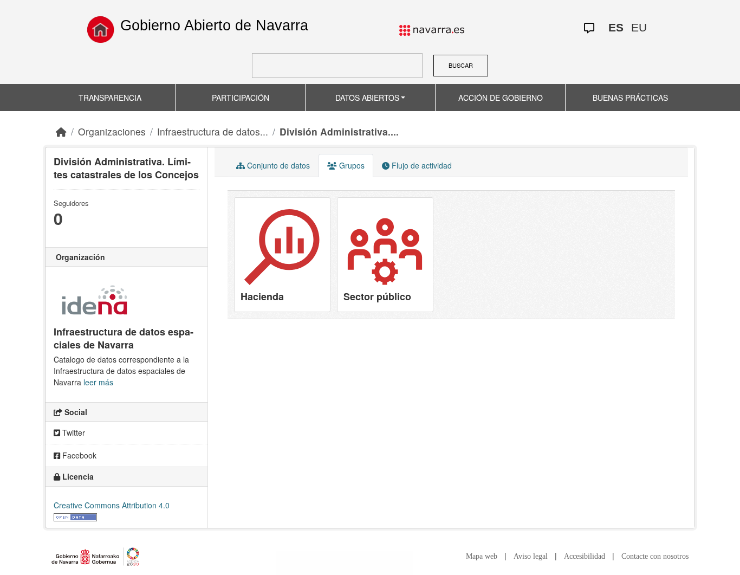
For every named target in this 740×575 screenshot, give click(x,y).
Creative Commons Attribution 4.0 (112, 505)
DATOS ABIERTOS (367, 97)
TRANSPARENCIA (110, 97)
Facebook (78, 455)
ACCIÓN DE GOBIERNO (500, 97)
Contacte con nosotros (655, 556)
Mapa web (481, 556)
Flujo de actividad (421, 165)
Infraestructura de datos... (212, 131)
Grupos (351, 165)
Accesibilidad (584, 556)
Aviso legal (531, 556)
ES (616, 27)
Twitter (72, 432)
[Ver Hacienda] (282, 254)
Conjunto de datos (277, 165)
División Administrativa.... (339, 131)
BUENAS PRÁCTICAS (630, 97)
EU (639, 27)
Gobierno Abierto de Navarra (214, 25)
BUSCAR (461, 65)
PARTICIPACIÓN (240, 97)
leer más (98, 382)
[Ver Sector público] (385, 254)
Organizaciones (112, 131)
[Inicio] (100, 29)
